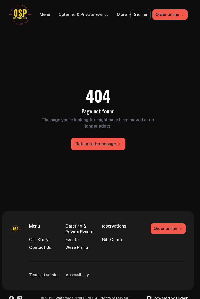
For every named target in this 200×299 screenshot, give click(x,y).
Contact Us (40, 247)
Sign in (140, 14)
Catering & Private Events (79, 229)
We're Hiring (76, 247)
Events (72, 239)
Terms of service (44, 274)
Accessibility (77, 274)
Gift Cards (112, 239)
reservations (114, 226)
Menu (96, 14)
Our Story (38, 239)
